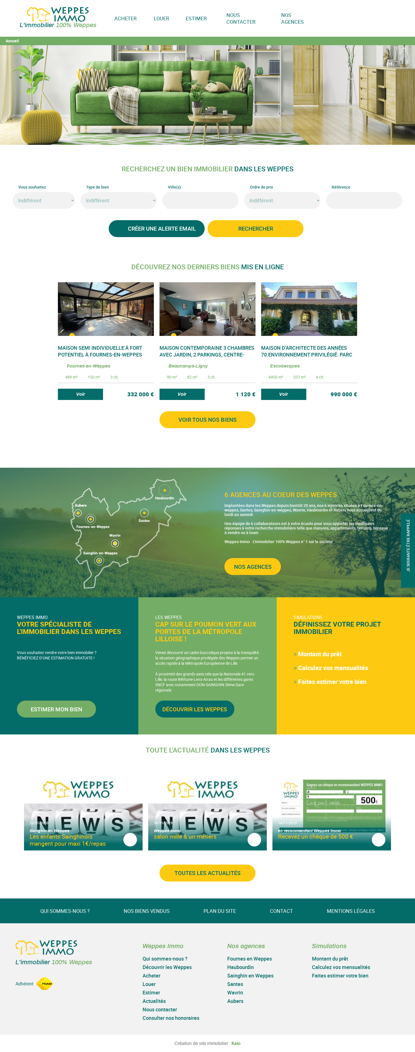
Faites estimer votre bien (332, 681)
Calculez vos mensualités (333, 668)
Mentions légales (351, 910)
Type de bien (97, 187)
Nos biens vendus (147, 910)
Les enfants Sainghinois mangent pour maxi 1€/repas (68, 839)
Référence (341, 187)
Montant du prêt (320, 654)
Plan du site (220, 910)
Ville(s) (174, 187)
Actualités (154, 1001)
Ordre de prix (261, 187)
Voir (80, 394)
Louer (161, 18)
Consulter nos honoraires (171, 1017)
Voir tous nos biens (207, 419)
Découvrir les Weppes (194, 709)
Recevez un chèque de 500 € (315, 836)
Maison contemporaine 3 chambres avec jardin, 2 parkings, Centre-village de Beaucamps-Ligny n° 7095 (207, 354)
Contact (281, 910)
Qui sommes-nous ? (65, 910)
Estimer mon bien (56, 709)
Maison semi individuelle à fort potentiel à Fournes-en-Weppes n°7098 (100, 354)
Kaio (236, 1043)
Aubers (235, 1001)
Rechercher (255, 228)
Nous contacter (240, 18)
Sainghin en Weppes (250, 975)
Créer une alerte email (162, 228)
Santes (235, 984)
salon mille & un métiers (185, 836)
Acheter (125, 18)
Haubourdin (240, 967)
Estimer (197, 18)
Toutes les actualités (207, 873)
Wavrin (235, 992)
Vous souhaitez (32, 187)
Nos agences (292, 18)
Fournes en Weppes (249, 958)
